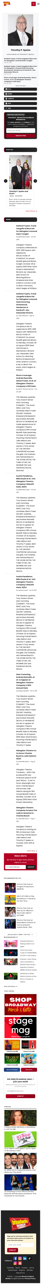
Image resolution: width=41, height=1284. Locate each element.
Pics (9, 89)
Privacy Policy (30, 1278)
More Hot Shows (12, 1070)
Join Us (31, 1268)
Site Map (30, 1270)
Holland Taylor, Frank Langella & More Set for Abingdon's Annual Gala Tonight (20, 60)
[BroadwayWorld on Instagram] (20, 1258)
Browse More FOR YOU (19, 935)
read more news (21, 86)
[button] (33, 4)
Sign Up (31, 867)
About (18, 1268)
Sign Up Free (21, 136)
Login (28, 4)
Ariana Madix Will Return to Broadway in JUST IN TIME (19, 1128)
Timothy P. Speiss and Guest (18, 193)
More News (31, 851)
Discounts (29, 1070)
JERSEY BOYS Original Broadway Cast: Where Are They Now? (20, 1171)
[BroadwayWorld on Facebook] (15, 1258)
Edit (9, 103)
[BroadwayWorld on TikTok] (30, 1258)
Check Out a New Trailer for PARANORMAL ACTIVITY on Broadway (28, 953)
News (10, 94)
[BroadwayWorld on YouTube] (20, 1263)
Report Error (20, 1273)
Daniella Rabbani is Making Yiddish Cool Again (27, 944)
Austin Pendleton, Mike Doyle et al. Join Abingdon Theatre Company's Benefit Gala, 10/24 (25, 481)
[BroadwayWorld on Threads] (15, 1263)
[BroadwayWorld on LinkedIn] (25, 1258)
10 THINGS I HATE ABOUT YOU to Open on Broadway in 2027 (20, 1149)
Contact (24, 1268)
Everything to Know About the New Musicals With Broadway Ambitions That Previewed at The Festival (20, 1193)
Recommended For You (12, 878)
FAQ (9, 108)
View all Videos (10, 986)
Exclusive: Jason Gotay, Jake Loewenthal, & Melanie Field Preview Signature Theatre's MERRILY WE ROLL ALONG (28, 964)
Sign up (20, 1096)
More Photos (30, 211)
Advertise (10, 1268)
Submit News (12, 1270)
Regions (22, 1270)
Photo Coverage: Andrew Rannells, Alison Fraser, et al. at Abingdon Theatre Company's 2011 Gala (20, 79)
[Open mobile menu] (38, 4)
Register (21, 4)
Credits (11, 99)
